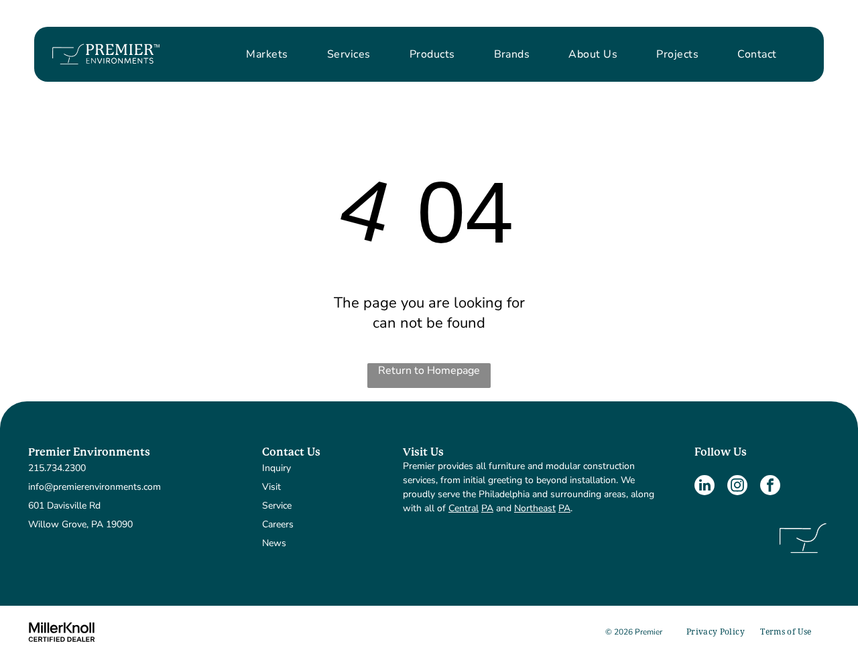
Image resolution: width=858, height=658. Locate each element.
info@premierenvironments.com (94, 486)
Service (277, 505)
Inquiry (276, 468)
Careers (278, 524)
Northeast (535, 508)
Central (463, 508)
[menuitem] (267, 54)
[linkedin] (704, 487)
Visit (271, 486)
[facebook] (770, 487)
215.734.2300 (57, 468)
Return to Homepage (429, 370)
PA (487, 508)
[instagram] (737, 487)
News (274, 543)
